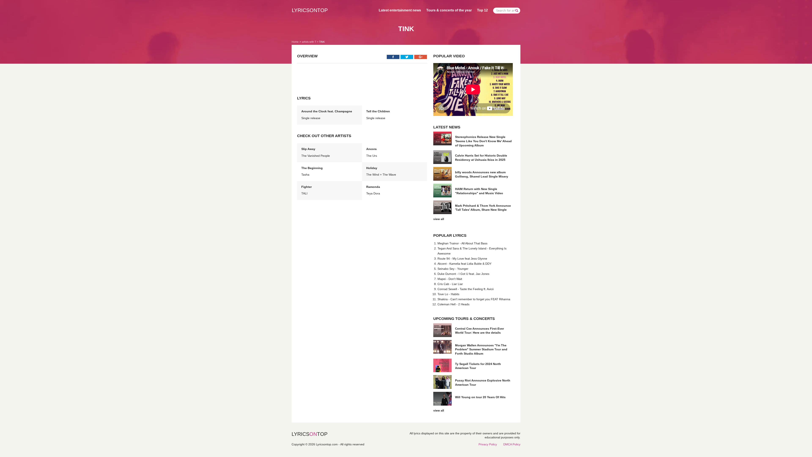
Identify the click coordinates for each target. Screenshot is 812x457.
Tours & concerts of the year (449, 10)
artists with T (309, 41)
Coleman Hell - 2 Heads (453, 304)
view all (438, 219)
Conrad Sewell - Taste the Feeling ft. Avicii (466, 289)
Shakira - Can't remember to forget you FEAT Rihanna (474, 299)
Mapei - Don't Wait (450, 279)
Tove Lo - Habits (448, 294)
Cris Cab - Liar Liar (450, 284)
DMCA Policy (511, 444)
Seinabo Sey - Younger (453, 268)
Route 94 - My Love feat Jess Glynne (462, 258)
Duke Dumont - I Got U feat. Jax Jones (463, 273)
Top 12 (482, 10)
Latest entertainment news (400, 10)
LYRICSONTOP (310, 10)
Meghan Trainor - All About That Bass (462, 243)
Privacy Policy (488, 444)
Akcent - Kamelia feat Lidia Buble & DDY (464, 263)
